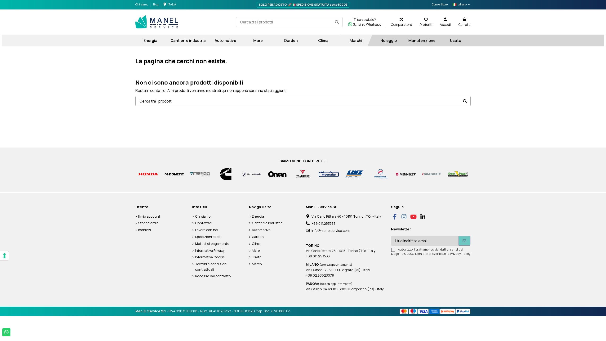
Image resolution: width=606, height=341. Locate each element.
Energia (258, 216)
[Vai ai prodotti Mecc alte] (329, 174)
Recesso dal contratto (213, 276)
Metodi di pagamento (212, 243)
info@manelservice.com (331, 230)
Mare (256, 250)
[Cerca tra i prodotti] (337, 22)
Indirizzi (144, 230)
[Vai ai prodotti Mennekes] (406, 174)
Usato (257, 257)
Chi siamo (142, 4)
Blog (156, 4)
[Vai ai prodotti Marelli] (380, 174)
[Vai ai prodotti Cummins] (226, 174)
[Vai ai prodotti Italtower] (303, 174)
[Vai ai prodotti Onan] (277, 174)
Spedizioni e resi (208, 236)
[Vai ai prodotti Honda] (148, 174)
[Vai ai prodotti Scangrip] (432, 174)
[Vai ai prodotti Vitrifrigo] (200, 174)
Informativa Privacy (210, 250)
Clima (256, 243)
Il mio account (149, 216)
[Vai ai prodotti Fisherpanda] (251, 174)
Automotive (261, 230)
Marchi (257, 264)
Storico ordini (148, 223)
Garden (258, 236)
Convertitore (440, 4)
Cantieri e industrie (267, 223)
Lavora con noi (206, 230)
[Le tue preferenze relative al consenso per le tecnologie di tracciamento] (4, 255)
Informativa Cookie (210, 257)
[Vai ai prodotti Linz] (354, 174)
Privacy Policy (460, 253)
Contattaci (203, 223)
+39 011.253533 (323, 223)
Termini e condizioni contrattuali (211, 266)
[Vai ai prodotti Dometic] (174, 174)
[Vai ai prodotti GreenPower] (458, 174)
